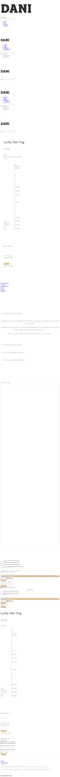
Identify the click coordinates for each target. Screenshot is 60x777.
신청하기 (3, 754)
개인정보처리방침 (4, 762)
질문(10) (3, 289)
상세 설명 (3, 284)
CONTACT (6, 25)
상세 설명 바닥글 (5, 286)
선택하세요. (7, 223)
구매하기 (3, 607)
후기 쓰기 (3, 586)
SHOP (5, 21)
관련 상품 (3, 291)
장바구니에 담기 (5, 733)
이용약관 (2, 761)
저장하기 (3, 580)
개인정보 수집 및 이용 (6, 571)
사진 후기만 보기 (7, 582)
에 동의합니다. (10, 571)
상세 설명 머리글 (5, 283)
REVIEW (5, 24)
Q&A (5, 23)
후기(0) (2, 288)
